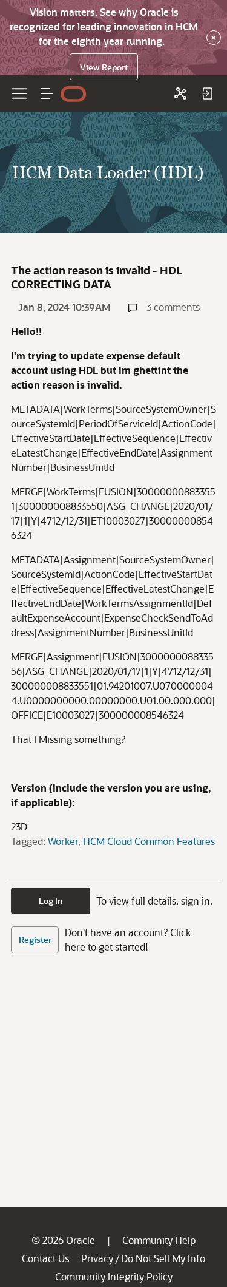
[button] (47, 93)
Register (35, 939)
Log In (51, 900)
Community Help (159, 1240)
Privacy (97, 1258)
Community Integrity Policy (114, 1276)
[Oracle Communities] (180, 93)
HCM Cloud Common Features (149, 841)
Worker (63, 841)
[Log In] (207, 93)
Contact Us (45, 1258)
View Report (104, 67)
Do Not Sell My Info (163, 1258)
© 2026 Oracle (63, 1240)
